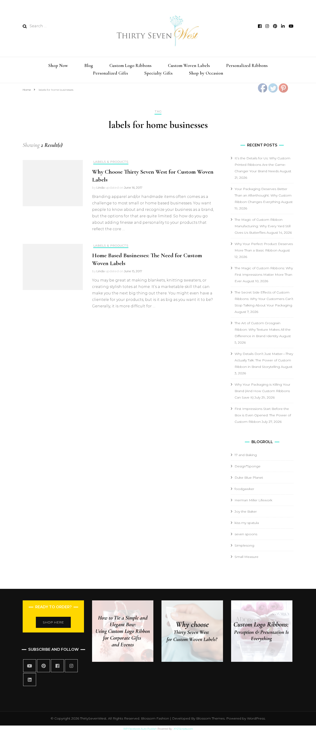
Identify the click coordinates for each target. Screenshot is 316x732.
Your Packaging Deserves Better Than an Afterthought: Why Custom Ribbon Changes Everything (263, 195)
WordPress (256, 718)
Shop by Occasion (206, 73)
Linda (100, 187)
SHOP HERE (53, 622)
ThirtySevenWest (93, 718)
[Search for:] (60, 26)
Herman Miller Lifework (253, 500)
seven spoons (246, 534)
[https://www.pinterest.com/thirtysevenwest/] (43, 665)
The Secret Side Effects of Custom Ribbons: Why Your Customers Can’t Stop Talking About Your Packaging (264, 298)
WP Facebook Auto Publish (140, 728)
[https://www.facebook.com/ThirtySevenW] (57, 665)
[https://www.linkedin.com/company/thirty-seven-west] (29, 679)
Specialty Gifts (158, 73)
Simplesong (244, 545)
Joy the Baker (246, 511)
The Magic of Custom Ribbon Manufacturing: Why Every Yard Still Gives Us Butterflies (263, 226)
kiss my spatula (247, 523)
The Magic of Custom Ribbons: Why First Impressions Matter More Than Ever (264, 274)
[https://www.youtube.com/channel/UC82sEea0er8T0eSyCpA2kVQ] (29, 665)
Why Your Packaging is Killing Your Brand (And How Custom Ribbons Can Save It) (262, 390)
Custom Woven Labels (189, 65)
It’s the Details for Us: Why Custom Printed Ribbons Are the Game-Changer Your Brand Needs (262, 164)
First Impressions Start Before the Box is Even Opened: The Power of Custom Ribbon (263, 415)
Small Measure (246, 557)
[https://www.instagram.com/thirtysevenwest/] (71, 665)
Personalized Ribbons (247, 65)
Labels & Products (110, 161)
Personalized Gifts (110, 73)
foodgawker (244, 489)
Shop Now (58, 65)
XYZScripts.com (183, 728)
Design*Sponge (247, 466)
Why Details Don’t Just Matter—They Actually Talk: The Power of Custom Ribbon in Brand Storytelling (264, 360)
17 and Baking (246, 455)
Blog (88, 65)
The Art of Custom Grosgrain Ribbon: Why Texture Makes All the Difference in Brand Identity (263, 329)
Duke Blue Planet (249, 477)
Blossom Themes (210, 718)
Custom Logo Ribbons (130, 65)
